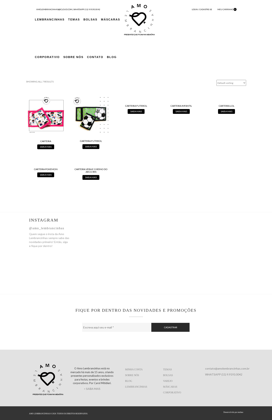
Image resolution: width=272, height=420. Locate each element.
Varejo (167, 380)
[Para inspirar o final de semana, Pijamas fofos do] (184, 242)
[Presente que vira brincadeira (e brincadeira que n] (224, 252)
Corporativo (47, 57)
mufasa (240, 412)
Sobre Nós (73, 57)
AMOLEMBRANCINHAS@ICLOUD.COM (54, 9)
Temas (74, 19)
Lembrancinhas (50, 19)
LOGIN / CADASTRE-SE (201, 9)
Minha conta (134, 369)
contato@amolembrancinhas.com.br (227, 368)
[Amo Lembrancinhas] (139, 19)
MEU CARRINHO (226, 9)
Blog (112, 57)
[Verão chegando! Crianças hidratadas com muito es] (104, 240)
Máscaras (110, 19)
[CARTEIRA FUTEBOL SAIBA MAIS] (91, 122)
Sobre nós (132, 375)
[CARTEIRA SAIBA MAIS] (45, 122)
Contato (95, 57)
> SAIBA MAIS (92, 388)
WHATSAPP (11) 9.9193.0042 (86, 9)
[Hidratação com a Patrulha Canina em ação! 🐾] (144, 252)
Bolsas (90, 19)
